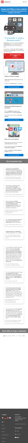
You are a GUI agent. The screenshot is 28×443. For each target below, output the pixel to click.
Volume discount (5, 434)
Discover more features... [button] (15, 87)
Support (3, 441)
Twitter (17, 431)
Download (4, 438)
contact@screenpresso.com (20, 423)
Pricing (3, 431)
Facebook (18, 434)
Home (3, 425)
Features (3, 428)
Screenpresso (7, 1)
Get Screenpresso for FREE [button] (15, 56)
